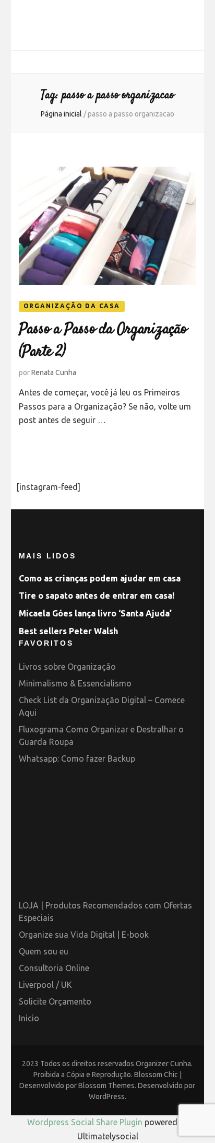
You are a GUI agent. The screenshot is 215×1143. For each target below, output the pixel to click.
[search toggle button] (189, 64)
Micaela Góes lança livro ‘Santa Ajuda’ (95, 613)
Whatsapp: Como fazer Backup (77, 758)
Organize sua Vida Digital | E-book (84, 934)
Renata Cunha (53, 372)
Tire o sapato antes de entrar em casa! (96, 595)
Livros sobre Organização (67, 666)
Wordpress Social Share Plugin (86, 1122)
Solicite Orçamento (55, 1001)
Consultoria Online (54, 968)
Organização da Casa (71, 305)
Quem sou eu (43, 951)
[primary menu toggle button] (23, 62)
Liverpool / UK (45, 984)
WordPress (107, 1096)
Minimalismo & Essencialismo (75, 683)
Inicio (29, 1018)
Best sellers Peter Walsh (68, 631)
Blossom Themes (106, 1085)
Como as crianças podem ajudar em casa (100, 578)
